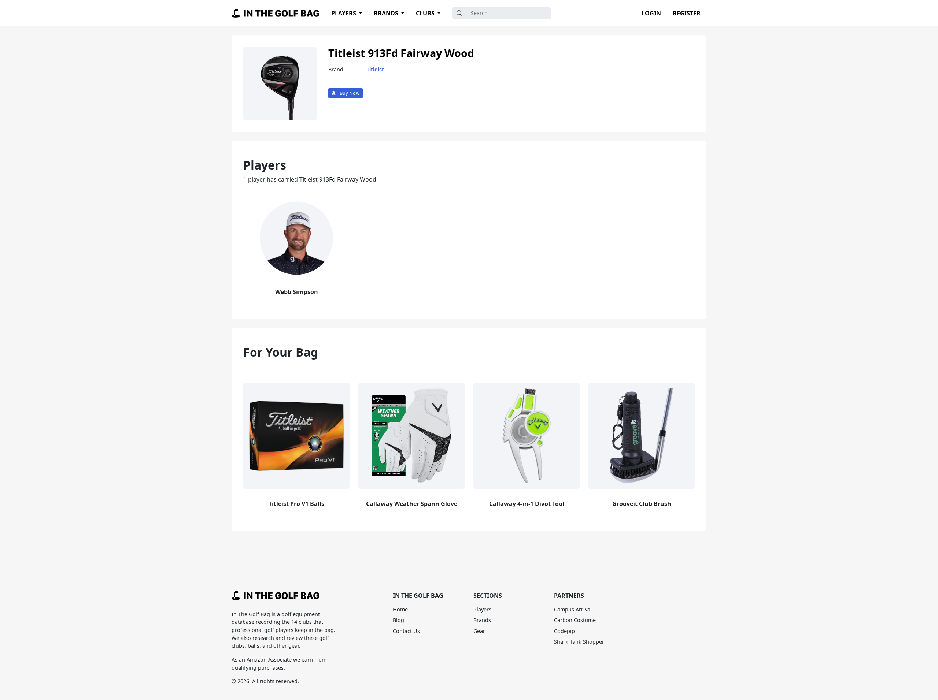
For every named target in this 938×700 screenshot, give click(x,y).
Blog (398, 620)
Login (651, 13)
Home (400, 609)
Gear (479, 631)
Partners (569, 596)
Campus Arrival (573, 609)
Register (687, 13)
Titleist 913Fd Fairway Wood (401, 53)
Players (482, 609)
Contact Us (406, 631)
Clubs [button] (426, 13)
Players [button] (344, 13)
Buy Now (349, 93)
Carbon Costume (575, 620)
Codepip (564, 631)
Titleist (375, 69)
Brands (482, 620)
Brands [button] (387, 13)
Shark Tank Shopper (579, 641)
